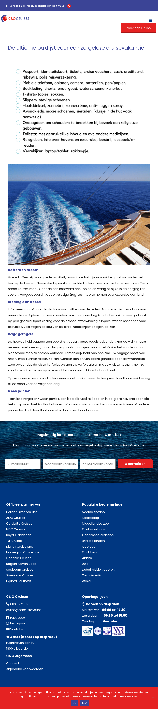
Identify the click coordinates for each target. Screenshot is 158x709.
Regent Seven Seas (21, 564)
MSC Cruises (15, 529)
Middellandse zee (95, 523)
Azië (85, 564)
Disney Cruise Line (19, 546)
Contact (12, 663)
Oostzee (88, 546)
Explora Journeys (18, 581)
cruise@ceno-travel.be (23, 610)
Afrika (86, 581)
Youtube (16, 629)
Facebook (17, 617)
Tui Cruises (14, 541)
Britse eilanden (93, 541)
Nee (84, 702)
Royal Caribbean (18, 535)
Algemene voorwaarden (24, 669)
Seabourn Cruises (19, 569)
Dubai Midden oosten (98, 569)
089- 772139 (19, 604)
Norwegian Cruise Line (23, 552)
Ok (74, 702)
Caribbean (90, 552)
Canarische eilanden (98, 535)
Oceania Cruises (18, 558)
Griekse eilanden (94, 529)
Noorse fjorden (93, 512)
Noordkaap (90, 518)
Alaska (87, 558)
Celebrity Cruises (19, 523)
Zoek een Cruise (138, 28)
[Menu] (150, 18)
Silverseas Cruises (20, 575)
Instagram (18, 623)
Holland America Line (22, 512)
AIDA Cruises (15, 518)
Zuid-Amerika (92, 575)
